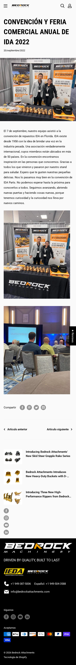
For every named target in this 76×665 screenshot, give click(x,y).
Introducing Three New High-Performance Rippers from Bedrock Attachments (47, 495)
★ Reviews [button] (72, 336)
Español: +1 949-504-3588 (50, 583)
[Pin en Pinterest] (29, 407)
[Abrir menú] (5, 5)
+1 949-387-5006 (21, 583)
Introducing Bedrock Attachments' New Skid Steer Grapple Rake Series (48, 454)
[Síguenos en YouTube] (37, 525)
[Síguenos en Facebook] (37, 510)
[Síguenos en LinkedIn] (37, 532)
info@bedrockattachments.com (30, 591)
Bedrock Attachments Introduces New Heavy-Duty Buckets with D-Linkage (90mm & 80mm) (46, 474)
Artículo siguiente (58, 429)
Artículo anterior (17, 429)
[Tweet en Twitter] (36, 407)
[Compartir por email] (43, 407)
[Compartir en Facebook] (22, 407)
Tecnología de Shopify (15, 657)
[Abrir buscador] (63, 6)
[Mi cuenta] (70, 6)
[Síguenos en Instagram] (37, 518)
